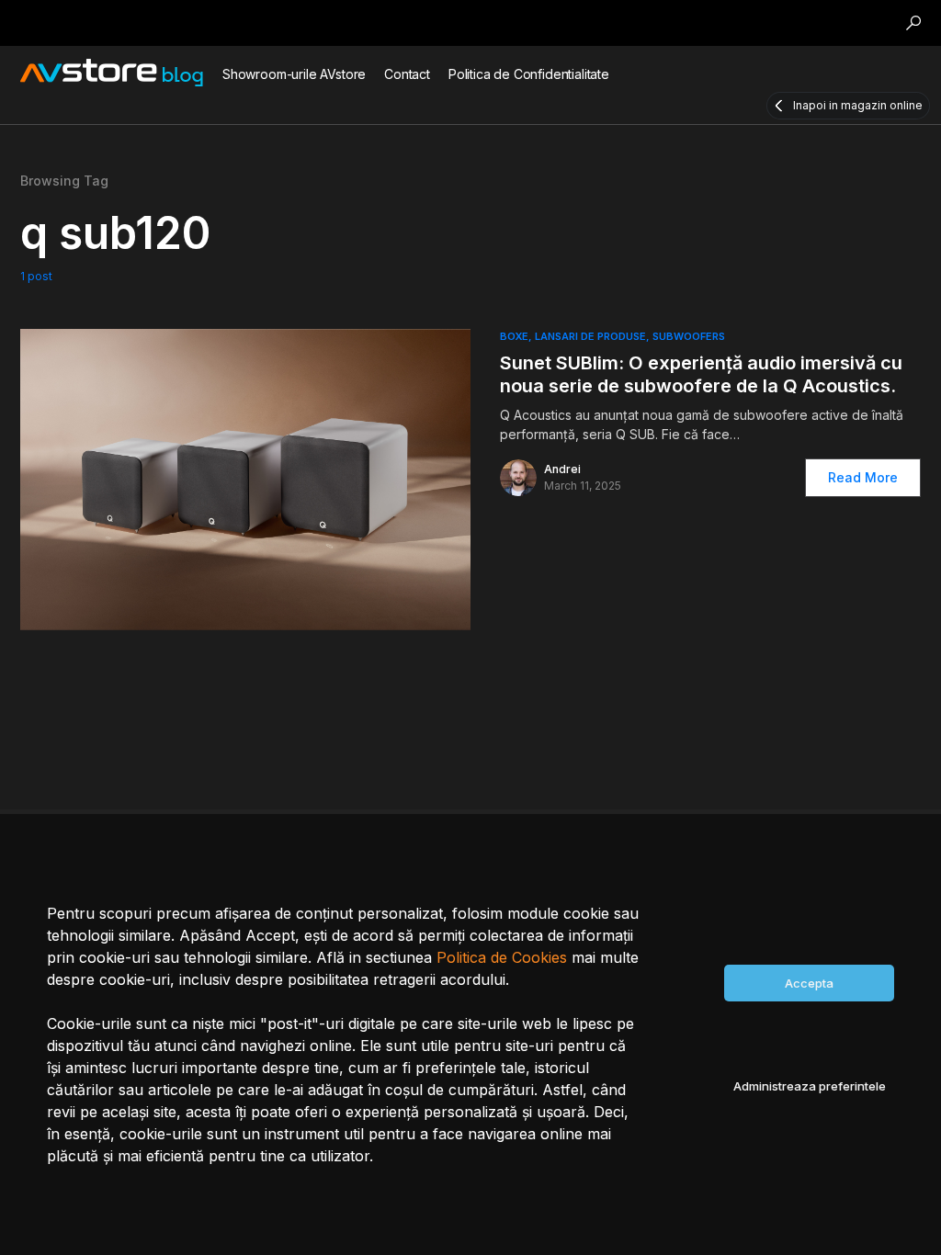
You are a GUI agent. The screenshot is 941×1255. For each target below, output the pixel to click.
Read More (863, 477)
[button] (913, 23)
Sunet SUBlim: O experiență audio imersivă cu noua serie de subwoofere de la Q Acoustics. (701, 374)
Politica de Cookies (501, 957)
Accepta (809, 983)
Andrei (562, 469)
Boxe (514, 336)
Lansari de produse (590, 336)
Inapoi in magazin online (858, 105)
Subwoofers (688, 336)
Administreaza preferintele (809, 1086)
